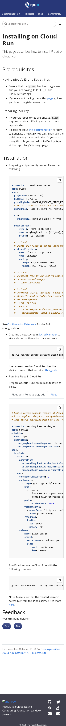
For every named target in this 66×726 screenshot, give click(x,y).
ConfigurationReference (21, 324)
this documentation (40, 130)
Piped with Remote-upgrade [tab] (28, 394)
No (18, 626)
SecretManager (47, 334)
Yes (6, 626)
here (11, 604)
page (50, 98)
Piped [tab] (54, 394)
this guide (51, 370)
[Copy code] (59, 180)
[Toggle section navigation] (59, 23)
